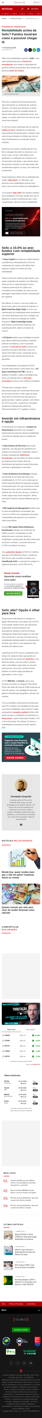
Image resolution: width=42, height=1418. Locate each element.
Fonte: (33, 1064)
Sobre (3, 1304)
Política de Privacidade (16, 1304)
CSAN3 (7, 1040)
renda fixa (29, 659)
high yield (17, 193)
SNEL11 (23, 14)
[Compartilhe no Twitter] (30, 50)
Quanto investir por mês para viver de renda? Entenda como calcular (18, 910)
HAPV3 (7, 1056)
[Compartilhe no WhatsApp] (34, 50)
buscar (22, 9)
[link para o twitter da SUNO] (17, 1363)
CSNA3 (7, 1051)
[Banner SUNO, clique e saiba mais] (21, 223)
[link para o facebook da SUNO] (11, 1363)
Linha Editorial (31, 1304)
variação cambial (20, 712)
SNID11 (31, 14)
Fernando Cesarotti (21, 796)
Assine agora (21, 1330)
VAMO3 (7, 1035)
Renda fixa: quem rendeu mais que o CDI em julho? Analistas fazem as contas (18, 875)
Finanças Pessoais (16, 18)
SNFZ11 (6, 14)
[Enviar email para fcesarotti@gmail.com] (21, 824)
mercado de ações (19, 347)
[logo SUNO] (19, 2)
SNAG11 (14, 14)
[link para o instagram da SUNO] (24, 1363)
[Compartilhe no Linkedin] (38, 50)
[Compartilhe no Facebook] (26, 50)
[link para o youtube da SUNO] (31, 1363)
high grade (12, 180)
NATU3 (7, 1046)
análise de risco (8, 130)
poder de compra (16, 71)
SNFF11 (39, 14)
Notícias (4, 18)
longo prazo (7, 718)
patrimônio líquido (14, 552)
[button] (33, 9)
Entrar (36, 2)
